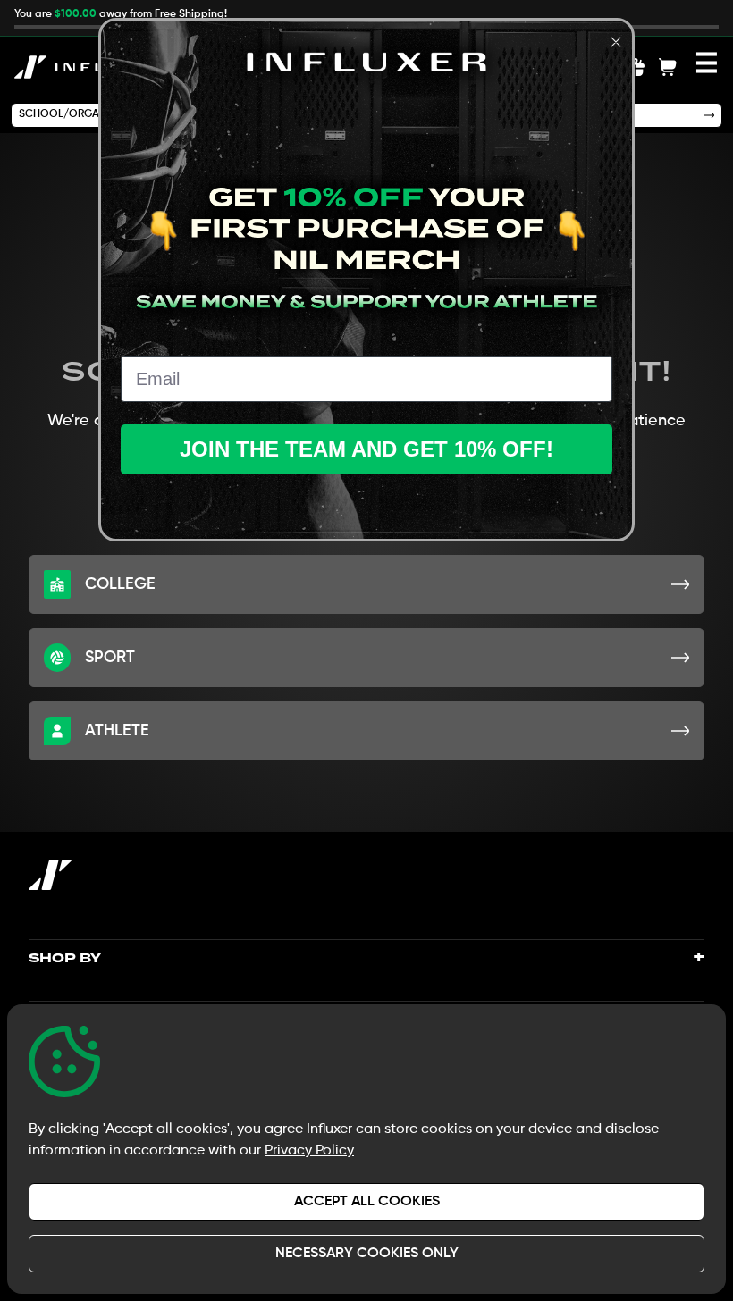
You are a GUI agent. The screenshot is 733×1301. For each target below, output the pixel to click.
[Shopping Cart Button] (668, 67)
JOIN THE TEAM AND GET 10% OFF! (366, 449)
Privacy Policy (309, 1151)
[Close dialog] (616, 42)
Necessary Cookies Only (367, 1253)
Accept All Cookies (367, 1202)
